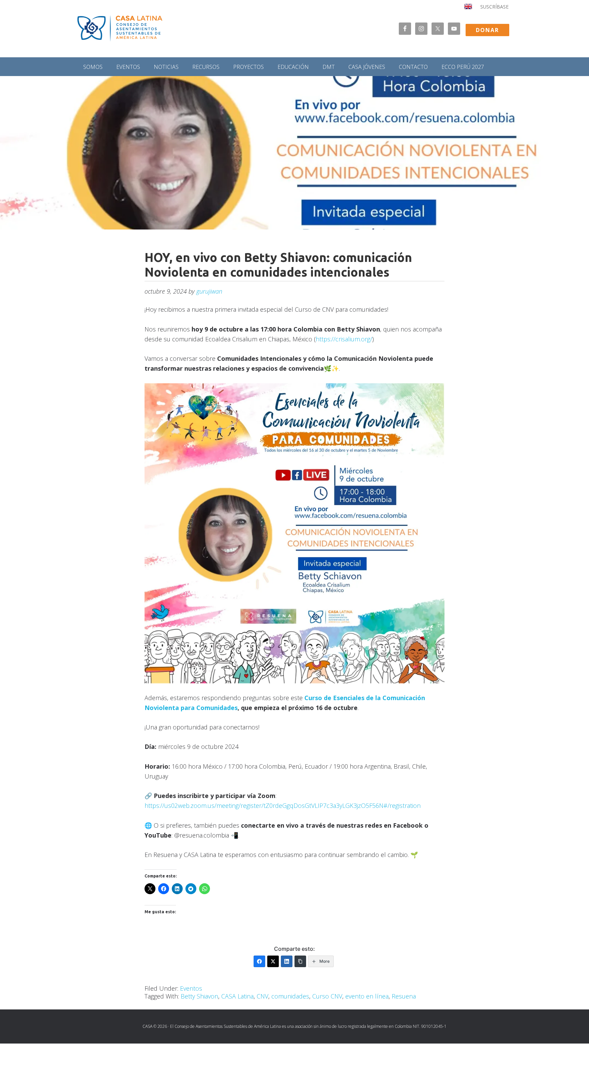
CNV (262, 996)
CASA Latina (237, 996)
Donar (487, 30)
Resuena (404, 996)
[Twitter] (273, 961)
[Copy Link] (300, 961)
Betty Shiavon (199, 996)
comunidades (290, 996)
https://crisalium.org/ (344, 339)
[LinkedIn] (286, 961)
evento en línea (367, 996)
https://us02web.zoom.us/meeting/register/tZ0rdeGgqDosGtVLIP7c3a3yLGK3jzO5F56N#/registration (283, 805)
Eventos (191, 988)
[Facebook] (259, 961)
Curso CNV (327, 996)
